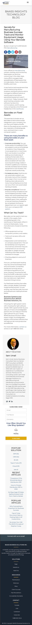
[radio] (16, 430)
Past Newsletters (16, 592)
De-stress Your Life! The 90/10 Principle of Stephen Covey (16, 524)
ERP (16, 454)
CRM (16, 457)
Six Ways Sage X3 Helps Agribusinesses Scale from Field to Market (16, 494)
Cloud (16, 466)
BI (16, 460)
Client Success (16, 589)
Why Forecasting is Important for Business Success (16, 508)
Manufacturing (12, 48)
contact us (22, 327)
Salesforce (16, 567)
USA (17, 608)
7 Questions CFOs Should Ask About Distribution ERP (16, 480)
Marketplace (16, 579)
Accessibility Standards (16, 596)
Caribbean (17, 611)
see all (16, 469)
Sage (16, 564)
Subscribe (17, 615)
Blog (16, 586)
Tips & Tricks (16, 463)
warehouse (20, 109)
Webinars (16, 583)
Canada (17, 605)
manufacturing (19, 70)
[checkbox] (16, 431)
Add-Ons (16, 570)
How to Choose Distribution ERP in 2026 (16, 487)
